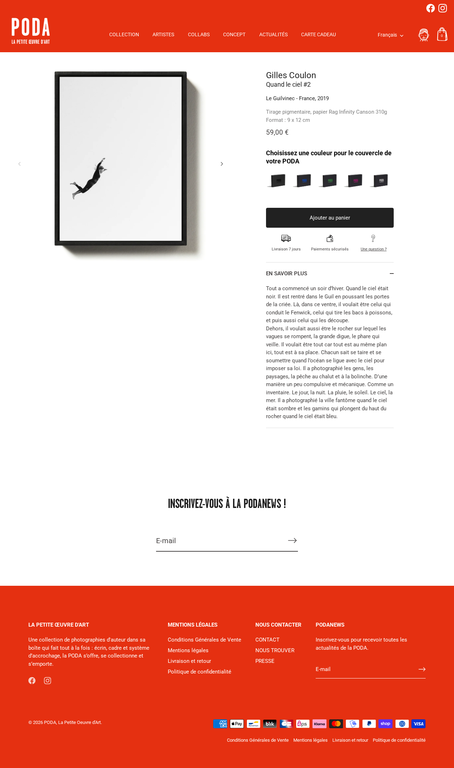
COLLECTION (124, 35)
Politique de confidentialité (199, 672)
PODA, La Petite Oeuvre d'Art (72, 722)
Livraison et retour (189, 661)
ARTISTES (163, 35)
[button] (19, 164)
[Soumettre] (422, 669)
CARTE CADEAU (318, 35)
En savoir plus (286, 273)
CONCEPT (234, 35)
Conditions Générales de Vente (204, 640)
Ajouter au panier (330, 218)
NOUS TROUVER (274, 650)
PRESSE (265, 661)
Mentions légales (188, 650)
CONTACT (267, 640)
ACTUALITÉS (273, 35)
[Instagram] (442, 8)
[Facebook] (430, 8)
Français (387, 35)
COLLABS (199, 35)
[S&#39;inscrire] (292, 540)
